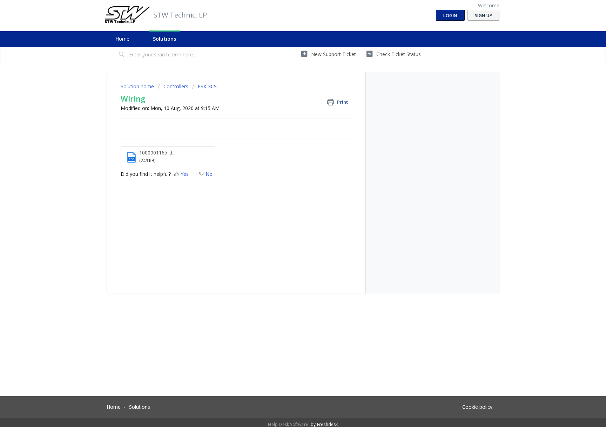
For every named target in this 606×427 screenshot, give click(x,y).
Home (122, 38)
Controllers (175, 86)
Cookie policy (477, 407)
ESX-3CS (207, 86)
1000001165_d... (157, 152)
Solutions (164, 38)
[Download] (290, 122)
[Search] (122, 55)
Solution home (138, 86)
